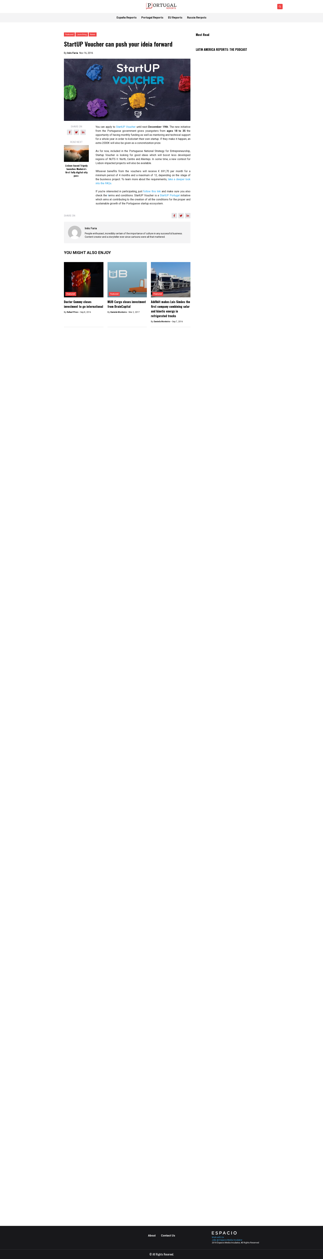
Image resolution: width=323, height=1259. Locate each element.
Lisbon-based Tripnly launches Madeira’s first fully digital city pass (76, 170)
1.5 (197, 379)
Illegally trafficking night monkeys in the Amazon (224, 1032)
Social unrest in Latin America (213, 1044)
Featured (71, 294)
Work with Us (218, 1237)
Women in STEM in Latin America (215, 975)
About (152, 1235)
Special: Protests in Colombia (213, 1020)
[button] (227, 596)
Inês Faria (72, 53)
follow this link (152, 191)
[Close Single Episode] (221, 841)
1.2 (197, 375)
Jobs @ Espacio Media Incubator (227, 1240)
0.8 (197, 367)
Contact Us (168, 1235)
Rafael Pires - (73, 312)
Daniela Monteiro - (119, 312)
